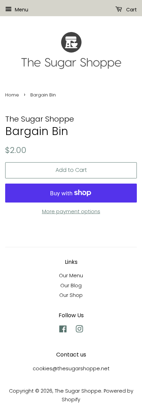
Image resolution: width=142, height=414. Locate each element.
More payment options (71, 211)
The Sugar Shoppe (78, 390)
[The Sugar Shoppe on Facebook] (63, 330)
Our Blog (71, 285)
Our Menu (71, 275)
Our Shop (71, 295)
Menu (20, 9)
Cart (131, 9)
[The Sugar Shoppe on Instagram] (79, 330)
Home (12, 95)
